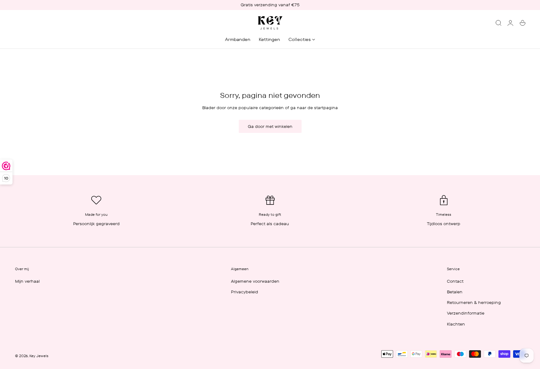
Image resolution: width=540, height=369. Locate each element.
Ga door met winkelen (270, 126)
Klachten (456, 323)
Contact (455, 281)
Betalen (454, 291)
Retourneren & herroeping (474, 302)
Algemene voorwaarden (255, 281)
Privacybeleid (244, 291)
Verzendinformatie (465, 313)
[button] (498, 23)
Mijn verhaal (27, 281)
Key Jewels (38, 356)
